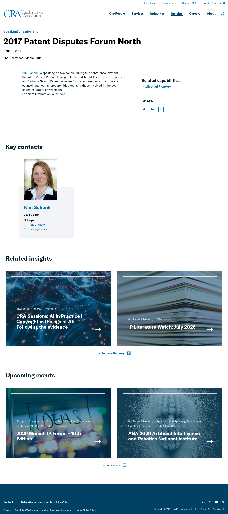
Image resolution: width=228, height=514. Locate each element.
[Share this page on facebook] (161, 109)
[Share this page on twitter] (144, 109)
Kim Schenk (30, 73)
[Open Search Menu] (223, 14)
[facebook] (210, 502)
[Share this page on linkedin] (152, 109)
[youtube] (216, 502)
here (62, 94)
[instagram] (223, 502)
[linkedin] (203, 502)
